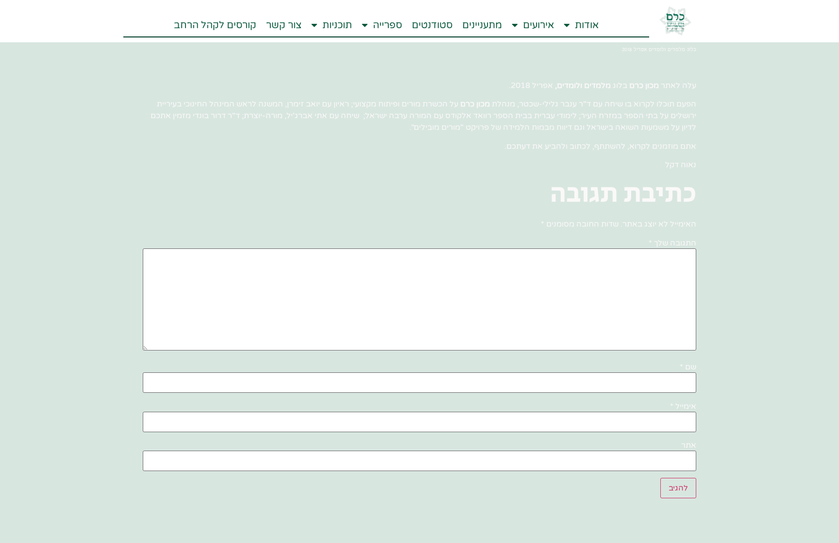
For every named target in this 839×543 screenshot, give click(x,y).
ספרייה (387, 25)
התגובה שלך (672, 243)
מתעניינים (482, 25)
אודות (587, 25)
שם (688, 367)
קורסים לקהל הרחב (215, 25)
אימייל (683, 406)
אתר (688, 445)
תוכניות (337, 25)
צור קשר (284, 25)
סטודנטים (432, 25)
